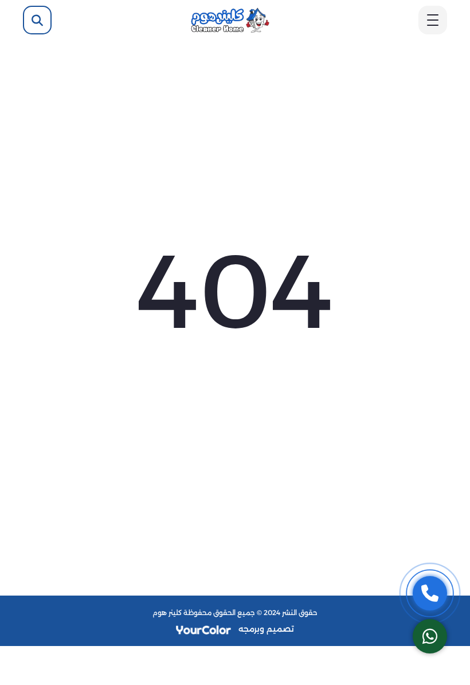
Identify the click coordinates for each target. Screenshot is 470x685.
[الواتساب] (430, 636)
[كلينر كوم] (230, 19)
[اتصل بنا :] (430, 593)
